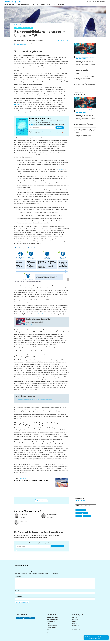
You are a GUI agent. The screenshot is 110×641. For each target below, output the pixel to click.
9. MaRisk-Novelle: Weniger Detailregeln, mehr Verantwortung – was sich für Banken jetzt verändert (85, 124)
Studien (49, 633)
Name (17, 590)
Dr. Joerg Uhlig (40, 40)
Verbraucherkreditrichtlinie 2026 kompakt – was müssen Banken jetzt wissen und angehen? (85, 57)
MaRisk (61, 169)
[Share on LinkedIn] (59, 41)
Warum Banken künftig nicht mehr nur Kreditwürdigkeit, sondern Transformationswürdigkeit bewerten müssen (85, 71)
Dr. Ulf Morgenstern (30, 40)
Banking (34, 4)
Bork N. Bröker (20, 40)
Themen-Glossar (45, 4)
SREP (79, 516)
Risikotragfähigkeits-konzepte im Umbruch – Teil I (31, 480)
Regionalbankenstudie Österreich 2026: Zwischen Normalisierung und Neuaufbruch (85, 78)
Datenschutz (75, 625)
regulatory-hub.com (77, 629)
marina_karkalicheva (58, 478)
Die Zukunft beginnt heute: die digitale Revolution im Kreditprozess (35, 399)
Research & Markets (23, 4)
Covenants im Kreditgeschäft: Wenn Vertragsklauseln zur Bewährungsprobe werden (85, 84)
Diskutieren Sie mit (41, 500)
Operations (50, 623)
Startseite (16, 24)
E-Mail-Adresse (19, 596)
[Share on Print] (68, 41)
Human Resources (52, 625)
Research (40, 314)
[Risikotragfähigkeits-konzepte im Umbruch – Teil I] (61, 482)
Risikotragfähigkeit (82, 513)
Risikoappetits (81, 510)
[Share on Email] (61, 41)
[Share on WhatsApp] (66, 41)
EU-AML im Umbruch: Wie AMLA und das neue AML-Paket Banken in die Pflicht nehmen (85, 131)
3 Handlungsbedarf (20, 44)
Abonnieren (59, 127)
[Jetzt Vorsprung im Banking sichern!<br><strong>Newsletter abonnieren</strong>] (86, 637)
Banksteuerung (24, 24)
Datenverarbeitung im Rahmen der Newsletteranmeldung (52, 131)
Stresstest (87, 516)
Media (48, 631)
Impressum (75, 623)
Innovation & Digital (9, 4)
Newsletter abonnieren (58, 546)
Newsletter (75, 619)
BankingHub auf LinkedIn (26, 618)
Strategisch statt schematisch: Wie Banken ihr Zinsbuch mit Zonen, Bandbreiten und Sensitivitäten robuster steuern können (85, 63)
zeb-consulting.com (77, 633)
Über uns (74, 617)
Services (60, 4)
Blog (54, 4)
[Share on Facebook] (63, 41)
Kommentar (18, 576)
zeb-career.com (76, 631)
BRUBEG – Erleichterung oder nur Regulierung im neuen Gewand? (84, 136)
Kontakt (74, 621)
